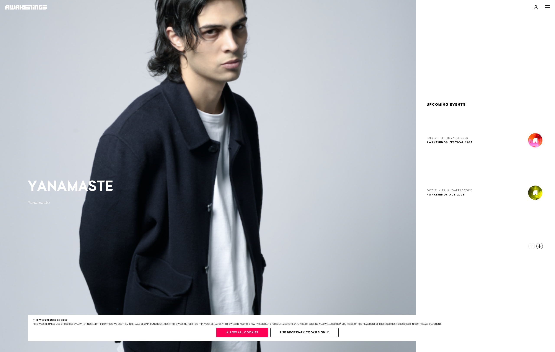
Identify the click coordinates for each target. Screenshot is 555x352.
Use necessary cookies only (304, 332)
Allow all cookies (242, 332)
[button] (531, 246)
